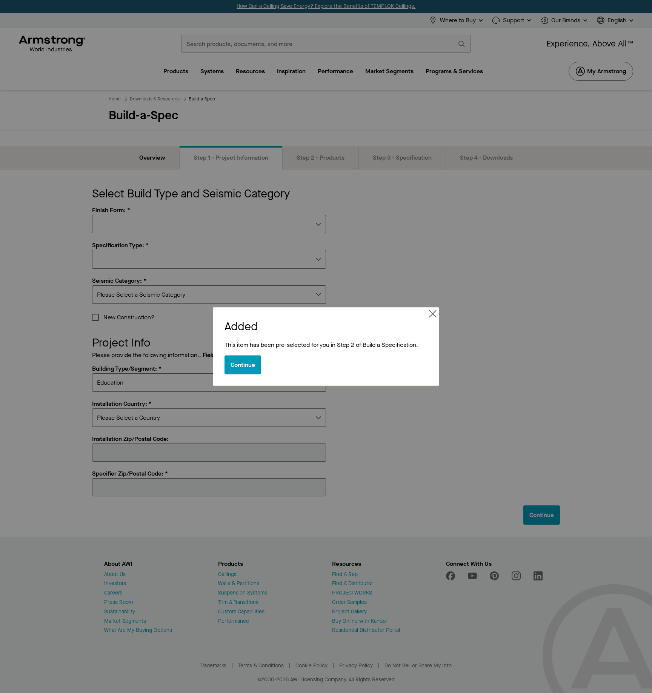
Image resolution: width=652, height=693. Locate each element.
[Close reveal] (432, 313)
